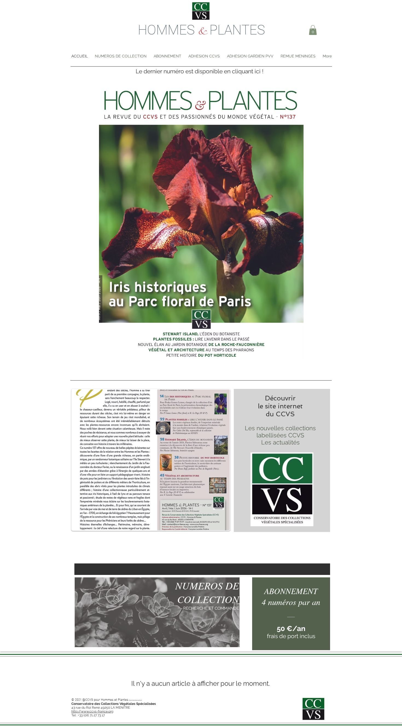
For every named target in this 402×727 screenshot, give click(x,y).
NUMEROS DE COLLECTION (207, 592)
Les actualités (280, 442)
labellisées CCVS (280, 435)
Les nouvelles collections (280, 428)
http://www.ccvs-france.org (92, 711)
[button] (313, 30)
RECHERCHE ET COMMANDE (211, 608)
